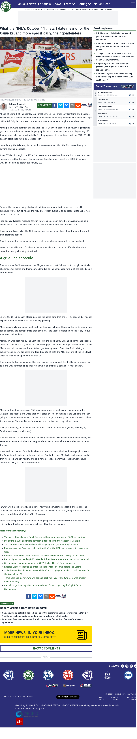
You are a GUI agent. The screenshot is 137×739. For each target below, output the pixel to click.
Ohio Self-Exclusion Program (29, 708)
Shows (57, 4)
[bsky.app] (66, 105)
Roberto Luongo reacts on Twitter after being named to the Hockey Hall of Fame (44, 555)
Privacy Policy (101, 698)
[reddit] (78, 105)
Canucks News (26, 4)
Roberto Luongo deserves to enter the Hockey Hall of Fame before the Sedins (42, 566)
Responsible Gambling (132, 698)
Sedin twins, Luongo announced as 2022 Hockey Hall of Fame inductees (39, 563)
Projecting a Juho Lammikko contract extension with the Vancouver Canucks (42, 540)
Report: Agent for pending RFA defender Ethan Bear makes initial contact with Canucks (47, 559)
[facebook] (54, 105)
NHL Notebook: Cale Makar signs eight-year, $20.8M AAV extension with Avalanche (114, 36)
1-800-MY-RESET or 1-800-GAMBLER (59, 705)
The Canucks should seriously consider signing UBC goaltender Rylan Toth (41, 544)
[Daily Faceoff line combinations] (84, 105)
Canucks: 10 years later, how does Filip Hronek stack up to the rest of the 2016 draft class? (114, 76)
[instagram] (127, 666)
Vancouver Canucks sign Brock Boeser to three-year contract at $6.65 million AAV (44, 537)
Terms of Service (114, 698)
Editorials (44, 4)
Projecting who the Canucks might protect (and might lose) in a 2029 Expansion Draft (112, 66)
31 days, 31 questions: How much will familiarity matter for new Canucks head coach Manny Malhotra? (115, 56)
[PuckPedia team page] (89, 105)
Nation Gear (102, 4)
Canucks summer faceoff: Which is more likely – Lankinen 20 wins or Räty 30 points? (115, 46)
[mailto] (72, 105)
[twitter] (60, 105)
